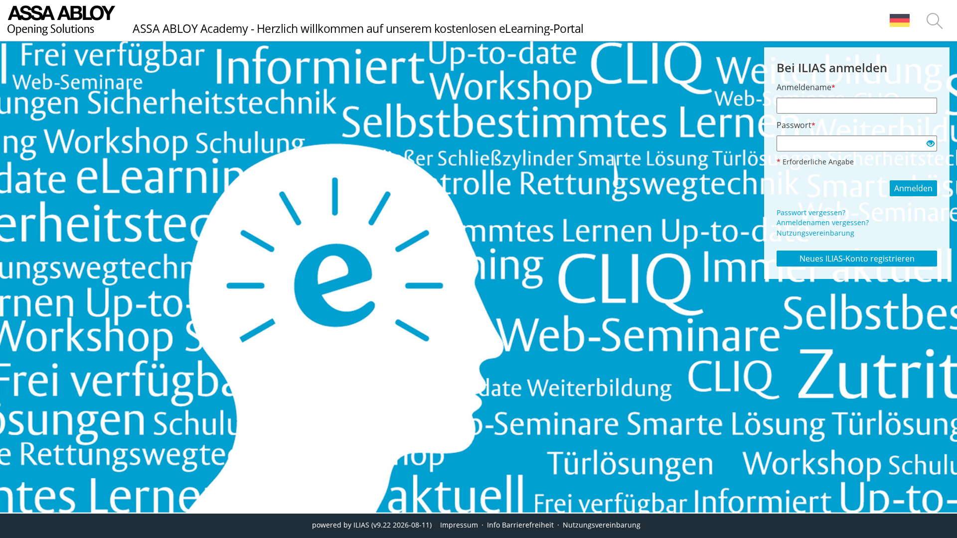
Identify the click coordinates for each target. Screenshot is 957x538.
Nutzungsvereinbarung (815, 233)
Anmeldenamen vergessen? (823, 222)
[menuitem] (900, 20)
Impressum (459, 525)
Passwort (796, 125)
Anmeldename (806, 87)
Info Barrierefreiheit (520, 525)
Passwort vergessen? (811, 212)
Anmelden (913, 188)
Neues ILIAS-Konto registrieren (857, 258)
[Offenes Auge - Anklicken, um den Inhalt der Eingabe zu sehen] (931, 143)
